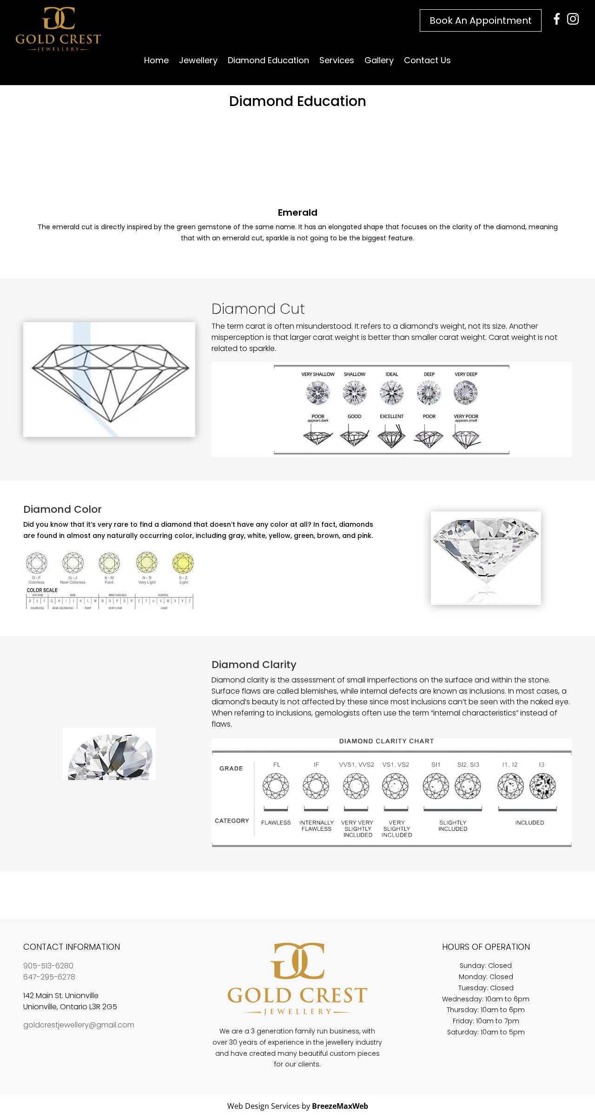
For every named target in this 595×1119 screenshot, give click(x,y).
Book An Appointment (481, 20)
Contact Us (427, 61)
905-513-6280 (48, 965)
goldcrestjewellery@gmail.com (78, 1025)
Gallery (379, 61)
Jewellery (198, 61)
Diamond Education (268, 61)
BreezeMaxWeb (340, 1106)
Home (156, 61)
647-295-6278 (49, 977)
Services (336, 61)
